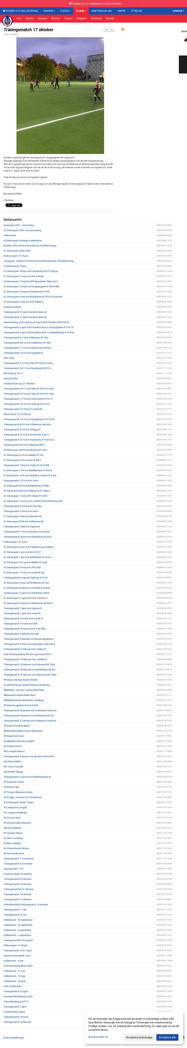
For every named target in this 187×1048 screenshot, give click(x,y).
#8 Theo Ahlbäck (13, 828)
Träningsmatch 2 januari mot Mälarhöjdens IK (27, 776)
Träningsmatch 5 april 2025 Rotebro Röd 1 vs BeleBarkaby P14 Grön (39, 332)
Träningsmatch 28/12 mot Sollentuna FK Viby (27, 342)
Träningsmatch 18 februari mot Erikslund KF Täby (29, 664)
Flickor (64, 10)
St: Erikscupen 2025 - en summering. (23, 230)
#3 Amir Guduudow (14, 853)
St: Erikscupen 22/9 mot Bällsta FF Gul (23, 455)
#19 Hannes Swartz (14, 782)
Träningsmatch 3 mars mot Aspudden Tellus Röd (29, 644)
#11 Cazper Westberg (15, 812)
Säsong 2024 (11, 378)
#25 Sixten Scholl (13, 746)
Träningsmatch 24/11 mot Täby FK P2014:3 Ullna (29, 388)
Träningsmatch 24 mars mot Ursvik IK (23, 618)
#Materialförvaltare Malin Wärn (20, 695)
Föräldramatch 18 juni (15, 266)
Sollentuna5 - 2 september (17, 935)
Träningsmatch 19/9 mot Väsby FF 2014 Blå (26, 465)
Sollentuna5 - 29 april (15, 981)
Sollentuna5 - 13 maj (14, 976)
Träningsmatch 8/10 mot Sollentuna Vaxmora (27, 424)
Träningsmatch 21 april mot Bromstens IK (25, 312)
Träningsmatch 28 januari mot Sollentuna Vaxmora (30, 710)
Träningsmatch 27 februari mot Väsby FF (25, 649)
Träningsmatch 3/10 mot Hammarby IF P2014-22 (29, 439)
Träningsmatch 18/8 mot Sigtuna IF (22, 526)
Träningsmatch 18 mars (16, 1017)
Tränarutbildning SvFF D (16, 1001)
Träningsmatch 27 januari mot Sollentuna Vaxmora (30, 720)
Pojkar (80, 10)
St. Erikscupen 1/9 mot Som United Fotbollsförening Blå (33, 501)
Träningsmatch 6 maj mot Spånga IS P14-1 (26, 577)
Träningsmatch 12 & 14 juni (18, 950)
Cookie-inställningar (13, 1037)
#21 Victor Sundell (13, 766)
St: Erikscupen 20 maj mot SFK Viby (22, 567)
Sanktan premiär (12, 307)
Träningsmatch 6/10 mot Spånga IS (22, 429)
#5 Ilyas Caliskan (12, 843)
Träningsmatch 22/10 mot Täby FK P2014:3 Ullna (29, 393)
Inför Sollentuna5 (13, 986)
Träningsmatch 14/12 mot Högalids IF (23, 353)
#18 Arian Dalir (11, 787)
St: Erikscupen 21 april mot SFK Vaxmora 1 (26, 598)
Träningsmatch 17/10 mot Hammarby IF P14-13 (28, 398)
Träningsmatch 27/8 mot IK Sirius (21, 511)
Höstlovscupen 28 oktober (18, 874)
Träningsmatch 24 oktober (17, 884)
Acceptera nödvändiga (139, 1037)
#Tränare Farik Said (14, 736)
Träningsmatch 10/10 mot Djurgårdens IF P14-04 (29, 419)
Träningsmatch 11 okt (15, 909)
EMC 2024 (9, 358)
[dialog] (134, 1028)
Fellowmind (10, 235)
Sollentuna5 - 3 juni (13, 960)
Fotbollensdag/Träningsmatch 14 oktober (26, 904)
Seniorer (48, 10)
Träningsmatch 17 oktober (29, 29)
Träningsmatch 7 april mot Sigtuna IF (23, 608)
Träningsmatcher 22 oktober (18, 889)
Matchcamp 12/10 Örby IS (17, 414)
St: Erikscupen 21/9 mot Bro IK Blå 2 (22, 460)
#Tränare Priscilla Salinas (17, 725)
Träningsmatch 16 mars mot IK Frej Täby (24, 628)
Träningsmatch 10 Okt (15, 914)
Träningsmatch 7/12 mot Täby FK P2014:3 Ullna (28, 363)
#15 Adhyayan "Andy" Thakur (19, 802)
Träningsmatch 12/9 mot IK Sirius (21, 480)
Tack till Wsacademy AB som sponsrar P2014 (27, 654)
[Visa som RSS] (123, 29)
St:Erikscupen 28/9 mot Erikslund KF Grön (25, 450)
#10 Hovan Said (12, 817)
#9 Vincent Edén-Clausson (17, 822)
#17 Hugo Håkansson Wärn (18, 792)
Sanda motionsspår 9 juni (17, 955)
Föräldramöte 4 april (14, 1011)
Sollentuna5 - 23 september (18, 925)
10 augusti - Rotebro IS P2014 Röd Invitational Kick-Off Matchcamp (39, 261)
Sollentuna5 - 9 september (17, 930)
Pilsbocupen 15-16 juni (15, 542)
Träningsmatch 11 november (19, 858)
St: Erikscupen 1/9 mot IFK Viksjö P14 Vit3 (25, 496)
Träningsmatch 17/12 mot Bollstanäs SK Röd (27, 347)
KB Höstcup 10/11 (13, 373)
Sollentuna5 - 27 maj (14, 971)
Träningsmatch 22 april (16, 991)
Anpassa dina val (98, 1036)
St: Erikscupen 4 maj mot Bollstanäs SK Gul (26, 582)
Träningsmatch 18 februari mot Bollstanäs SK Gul (29, 669)
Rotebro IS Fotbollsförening (21, 10)
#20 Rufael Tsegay (13, 771)
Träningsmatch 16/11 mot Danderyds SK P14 (27, 368)
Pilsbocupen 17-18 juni (15, 945)
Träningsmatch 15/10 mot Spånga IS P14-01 (27, 404)
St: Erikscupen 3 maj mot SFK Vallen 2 (23, 301)
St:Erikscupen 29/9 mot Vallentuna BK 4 (24, 444)
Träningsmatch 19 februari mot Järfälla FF (25, 659)
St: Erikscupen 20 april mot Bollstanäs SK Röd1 (28, 603)
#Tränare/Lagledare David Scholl (21, 705)
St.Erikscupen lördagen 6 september (23, 240)
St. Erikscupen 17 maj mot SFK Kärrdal (24, 276)
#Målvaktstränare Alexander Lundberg (24, 700)
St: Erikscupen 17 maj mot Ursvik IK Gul (24, 572)
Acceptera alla (167, 1037)
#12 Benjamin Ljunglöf (15, 807)
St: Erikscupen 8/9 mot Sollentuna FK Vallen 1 (27, 490)
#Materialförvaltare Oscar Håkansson (23, 730)
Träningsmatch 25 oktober (17, 879)
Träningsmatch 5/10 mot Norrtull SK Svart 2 (26, 434)
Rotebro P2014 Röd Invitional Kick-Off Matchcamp (30, 245)
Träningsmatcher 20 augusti (18, 940)
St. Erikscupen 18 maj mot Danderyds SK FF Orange (31, 271)
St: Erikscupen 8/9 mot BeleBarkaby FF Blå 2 (27, 485)
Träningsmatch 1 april (15, 1006)
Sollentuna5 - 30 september (18, 919)
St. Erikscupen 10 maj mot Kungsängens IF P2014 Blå (31, 286)
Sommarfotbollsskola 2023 (18, 965)
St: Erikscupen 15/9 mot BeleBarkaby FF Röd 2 (28, 470)
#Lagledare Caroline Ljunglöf (19, 741)
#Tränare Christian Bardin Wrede (20, 679)
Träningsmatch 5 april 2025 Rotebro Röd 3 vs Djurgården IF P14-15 (38, 327)
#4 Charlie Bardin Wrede (16, 848)
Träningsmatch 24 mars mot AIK (20, 623)
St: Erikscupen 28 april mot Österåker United (27, 587)
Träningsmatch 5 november (18, 863)
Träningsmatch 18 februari (17, 1022)
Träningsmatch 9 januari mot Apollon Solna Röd (29, 756)
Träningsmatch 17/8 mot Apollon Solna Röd (27, 531)
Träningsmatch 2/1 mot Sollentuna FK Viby (26, 337)
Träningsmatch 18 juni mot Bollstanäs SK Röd (27, 536)
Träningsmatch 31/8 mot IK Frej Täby (23, 506)
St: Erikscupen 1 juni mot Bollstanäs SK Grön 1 (28, 557)
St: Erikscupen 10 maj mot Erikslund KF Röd (26, 291)
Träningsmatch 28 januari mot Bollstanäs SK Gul (29, 715)
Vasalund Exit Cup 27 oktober (19, 383)
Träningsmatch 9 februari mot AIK (21, 633)
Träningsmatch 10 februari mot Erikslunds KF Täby (30, 674)
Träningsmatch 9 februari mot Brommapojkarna (29, 639)
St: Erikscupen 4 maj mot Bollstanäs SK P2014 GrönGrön (33, 296)
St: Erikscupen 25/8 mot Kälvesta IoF (23, 516)
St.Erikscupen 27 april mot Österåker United (26, 593)
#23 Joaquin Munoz (14, 751)
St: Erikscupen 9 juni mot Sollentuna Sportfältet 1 (29, 547)
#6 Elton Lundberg (13, 838)
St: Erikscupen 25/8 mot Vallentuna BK (24, 521)
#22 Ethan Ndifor (12, 761)
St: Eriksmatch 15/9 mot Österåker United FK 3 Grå (30, 475)
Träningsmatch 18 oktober (17, 894)
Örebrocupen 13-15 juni (16, 255)
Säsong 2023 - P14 (13, 868)
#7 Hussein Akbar (13, 833)
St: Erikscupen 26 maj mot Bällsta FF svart (25, 562)
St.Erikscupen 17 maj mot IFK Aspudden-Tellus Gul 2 (31, 281)
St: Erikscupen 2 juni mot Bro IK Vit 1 (22, 552)
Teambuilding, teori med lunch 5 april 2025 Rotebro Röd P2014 (36, 322)
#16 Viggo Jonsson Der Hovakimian (23, 797)
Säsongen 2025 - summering (19, 225)
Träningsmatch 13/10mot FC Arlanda (23, 409)
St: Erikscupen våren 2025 (17, 250)
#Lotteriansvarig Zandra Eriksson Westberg (26, 685)
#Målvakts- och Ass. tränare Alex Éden (24, 690)
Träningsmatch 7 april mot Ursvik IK (22, 613)
